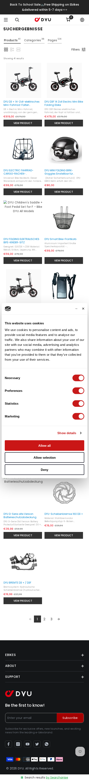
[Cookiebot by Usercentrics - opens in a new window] (59, 308)
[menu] (5, 19)
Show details (66, 433)
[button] (82, 19)
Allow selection (45, 457)
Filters (75, 49)
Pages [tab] (54, 39)
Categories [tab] (34, 39)
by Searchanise (57, 777)
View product (22, 123)
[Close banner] (83, 309)
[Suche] (17, 19)
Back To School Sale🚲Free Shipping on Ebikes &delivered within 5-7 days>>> (44, 7)
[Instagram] (18, 744)
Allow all (44, 445)
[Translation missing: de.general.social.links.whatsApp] (46, 744)
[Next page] (58, 619)
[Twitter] (37, 744)
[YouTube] (27, 744)
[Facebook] (8, 744)
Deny (44, 469)
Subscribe (70, 718)
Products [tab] (12, 39)
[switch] (78, 390)
